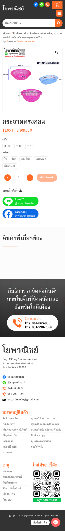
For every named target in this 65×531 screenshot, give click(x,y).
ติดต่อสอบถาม (33, 319)
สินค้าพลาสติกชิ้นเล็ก (41, 34)
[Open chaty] (55, 522)
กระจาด (12, 42)
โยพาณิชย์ (13, 9)
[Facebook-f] (36, 4)
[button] (59, 13)
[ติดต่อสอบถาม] (17, 323)
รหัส (4, 140)
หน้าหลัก (6, 34)
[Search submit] (58, 23)
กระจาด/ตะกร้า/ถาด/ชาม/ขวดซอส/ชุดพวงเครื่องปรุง (32, 38)
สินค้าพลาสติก (20, 34)
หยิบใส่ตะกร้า (46, 178)
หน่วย (5, 152)
